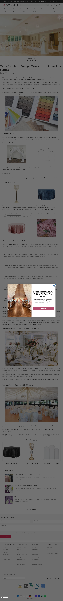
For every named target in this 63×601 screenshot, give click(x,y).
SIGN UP (43, 308)
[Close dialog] (54, 285)
